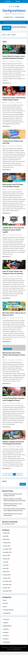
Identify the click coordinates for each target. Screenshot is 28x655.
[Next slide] (26, 1)
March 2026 (6, 539)
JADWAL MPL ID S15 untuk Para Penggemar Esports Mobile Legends (13, 230)
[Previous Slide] (24, 1)
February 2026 (6, 542)
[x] (14, 7)
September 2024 (7, 591)
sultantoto (6, 639)
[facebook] (10, 7)
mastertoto (6, 635)
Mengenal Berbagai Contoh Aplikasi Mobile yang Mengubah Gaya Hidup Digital (6, 1)
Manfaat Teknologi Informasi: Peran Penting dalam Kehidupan (15, 1)
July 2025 (5, 562)
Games (5, 309)
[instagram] (12, 7)
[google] (16, 7)
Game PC (6, 52)
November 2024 (7, 584)
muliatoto (5, 622)
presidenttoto (6, 642)
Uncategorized (7, 349)
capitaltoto (6, 629)
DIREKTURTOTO (7, 626)
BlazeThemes (17, 649)
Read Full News (6, 83)
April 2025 (5, 568)
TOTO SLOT (6, 619)
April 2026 (5, 536)
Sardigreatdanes (14, 10)
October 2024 (6, 587)
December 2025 (7, 549)
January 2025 (6, 578)
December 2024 (7, 581)
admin (5, 61)
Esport (5, 94)
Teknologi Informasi (8, 610)
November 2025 (7, 552)
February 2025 (6, 575)
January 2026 (6, 546)
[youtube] (18, 7)
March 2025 (6, 571)
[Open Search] (23, 22)
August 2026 (6, 533)
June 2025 (5, 565)
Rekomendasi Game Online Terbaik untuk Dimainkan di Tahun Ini (13, 355)
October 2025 (6, 555)
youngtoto (5, 632)
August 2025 (6, 558)
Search (4, 481)
